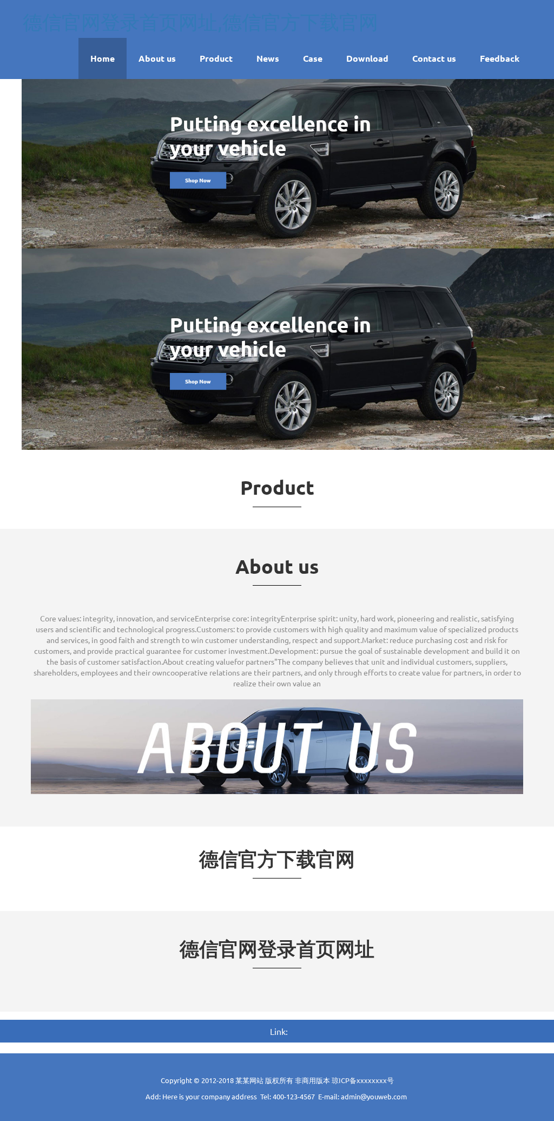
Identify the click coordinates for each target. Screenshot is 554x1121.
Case (312, 58)
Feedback (499, 58)
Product (216, 58)
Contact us (434, 58)
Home (102, 58)
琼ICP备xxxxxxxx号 (363, 1080)
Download (367, 58)
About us (157, 58)
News (267, 58)
